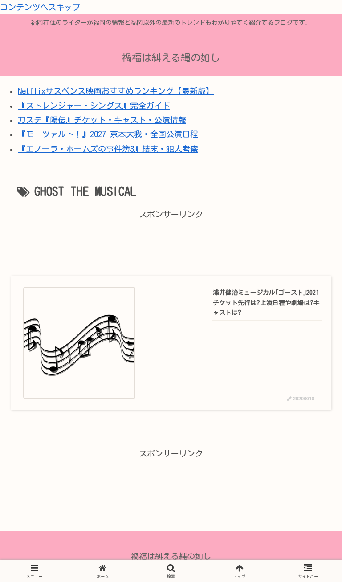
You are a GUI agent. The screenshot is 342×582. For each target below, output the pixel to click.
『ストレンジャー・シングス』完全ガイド (94, 106)
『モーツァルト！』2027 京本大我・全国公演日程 (108, 134)
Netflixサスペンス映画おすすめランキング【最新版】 (116, 91)
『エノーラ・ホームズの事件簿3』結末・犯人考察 (108, 149)
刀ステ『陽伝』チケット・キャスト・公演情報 (102, 120)
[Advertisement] (171, 241)
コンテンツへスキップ (40, 7)
